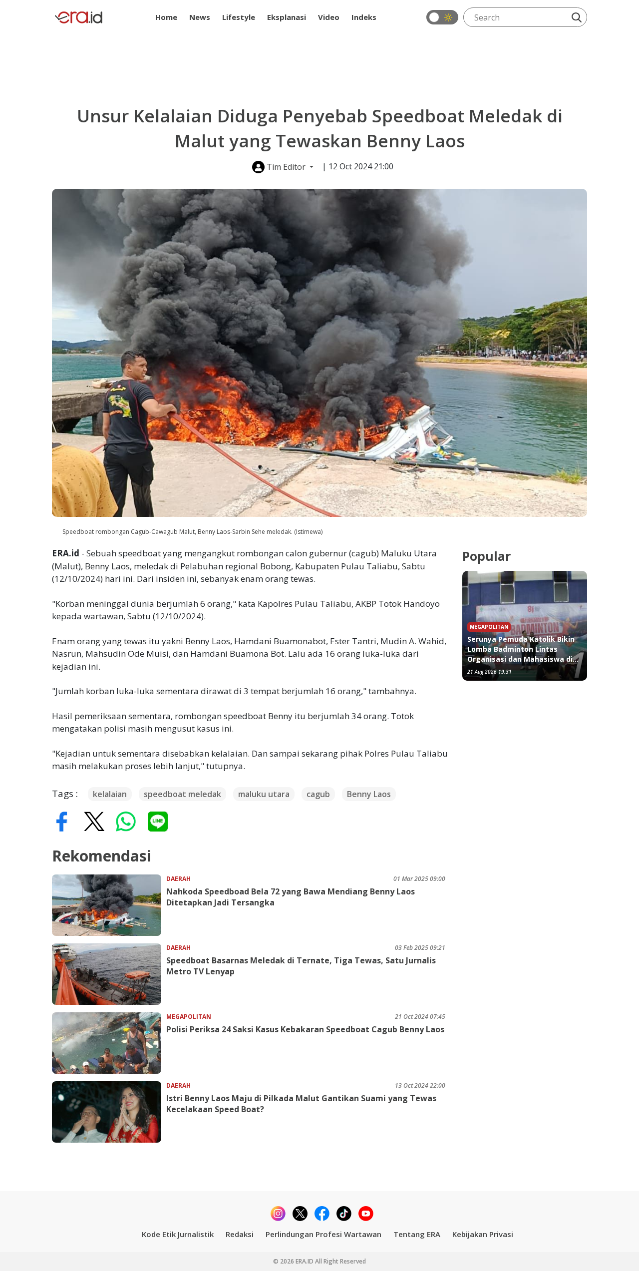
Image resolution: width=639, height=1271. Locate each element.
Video (328, 17)
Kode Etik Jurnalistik (178, 1234)
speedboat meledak (182, 794)
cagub (318, 794)
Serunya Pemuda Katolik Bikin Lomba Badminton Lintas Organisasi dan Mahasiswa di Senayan (521, 649)
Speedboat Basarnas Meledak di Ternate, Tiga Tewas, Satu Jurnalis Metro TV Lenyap (301, 966)
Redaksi (240, 1234)
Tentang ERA (416, 1234)
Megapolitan (188, 1016)
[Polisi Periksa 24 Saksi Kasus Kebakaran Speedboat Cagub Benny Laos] (109, 1043)
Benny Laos (369, 794)
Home (166, 17)
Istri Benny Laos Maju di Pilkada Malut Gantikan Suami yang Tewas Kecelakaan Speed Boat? (301, 1104)
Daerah (178, 878)
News (199, 17)
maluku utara (264, 794)
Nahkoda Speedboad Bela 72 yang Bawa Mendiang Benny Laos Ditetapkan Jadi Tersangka (290, 897)
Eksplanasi (286, 17)
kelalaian (110, 794)
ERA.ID (305, 1261)
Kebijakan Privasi (482, 1234)
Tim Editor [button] (286, 166)
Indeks (363, 17)
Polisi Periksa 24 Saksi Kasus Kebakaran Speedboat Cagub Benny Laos (305, 1029)
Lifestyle (238, 17)
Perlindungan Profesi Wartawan (323, 1234)
